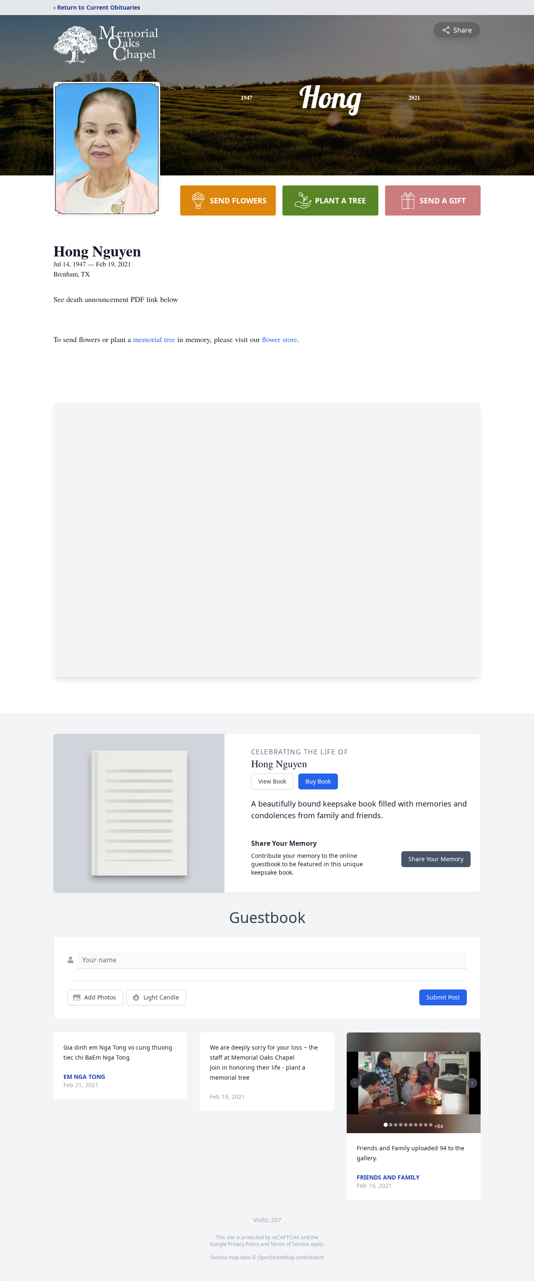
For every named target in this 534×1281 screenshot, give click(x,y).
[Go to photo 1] (386, 1125)
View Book (272, 781)
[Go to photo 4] (401, 1124)
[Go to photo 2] (391, 1124)
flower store (279, 339)
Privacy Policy (243, 1244)
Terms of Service (289, 1244)
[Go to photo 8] (421, 1124)
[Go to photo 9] (426, 1124)
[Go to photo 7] (416, 1124)
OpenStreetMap (276, 1257)
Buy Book (318, 781)
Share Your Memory (435, 859)
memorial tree (154, 339)
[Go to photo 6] (411, 1124)
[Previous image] (355, 1083)
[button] (414, 1082)
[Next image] (472, 1083)
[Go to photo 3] (396, 1124)
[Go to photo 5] (406, 1124)
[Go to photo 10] (431, 1124)
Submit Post (443, 997)
